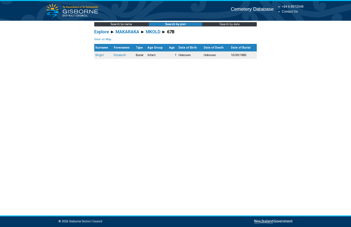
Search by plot (175, 24)
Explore (101, 31)
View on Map (102, 39)
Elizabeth (120, 55)
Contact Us (290, 11)
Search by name (121, 24)
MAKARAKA (127, 31)
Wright (99, 55)
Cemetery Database (252, 9)
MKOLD (153, 31)
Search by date (230, 24)
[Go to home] (73, 18)
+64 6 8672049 (292, 6)
